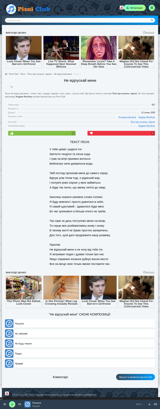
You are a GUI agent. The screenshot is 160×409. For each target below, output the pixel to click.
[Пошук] (152, 20)
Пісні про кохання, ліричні (124, 93)
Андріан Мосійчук (24, 96)
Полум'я (19, 323)
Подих (18, 353)
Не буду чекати (23, 343)
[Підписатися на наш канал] (122, 8)
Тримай (19, 363)
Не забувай (21, 333)
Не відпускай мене (63, 74)
